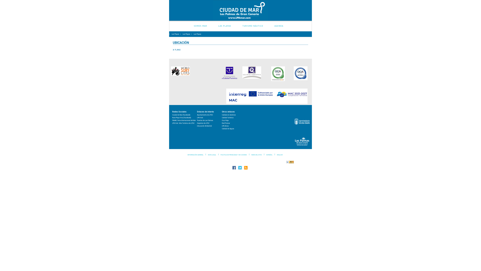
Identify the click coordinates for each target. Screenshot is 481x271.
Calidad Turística (227, 118)
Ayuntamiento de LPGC (205, 115)
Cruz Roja (225, 120)
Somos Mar (200, 26)
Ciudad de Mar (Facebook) (181, 115)
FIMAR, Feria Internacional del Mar (184, 120)
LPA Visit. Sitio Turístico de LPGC (183, 123)
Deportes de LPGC (203, 123)
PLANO (178, 50)
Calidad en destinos (229, 115)
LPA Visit (200, 118)
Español (269, 155)
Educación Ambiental (204, 126)
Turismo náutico (252, 26)
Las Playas (224, 26)
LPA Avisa (225, 126)
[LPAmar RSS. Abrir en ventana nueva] (250, 168)
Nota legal (212, 155)
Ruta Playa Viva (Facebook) (181, 118)
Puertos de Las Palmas (205, 120)
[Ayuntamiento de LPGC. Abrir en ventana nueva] (302, 121)
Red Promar (226, 123)
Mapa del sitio (256, 155)
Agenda (278, 26)
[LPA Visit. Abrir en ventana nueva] (302, 141)
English (280, 155)
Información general (195, 155)
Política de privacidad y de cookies (234, 155)
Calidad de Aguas (228, 129)
